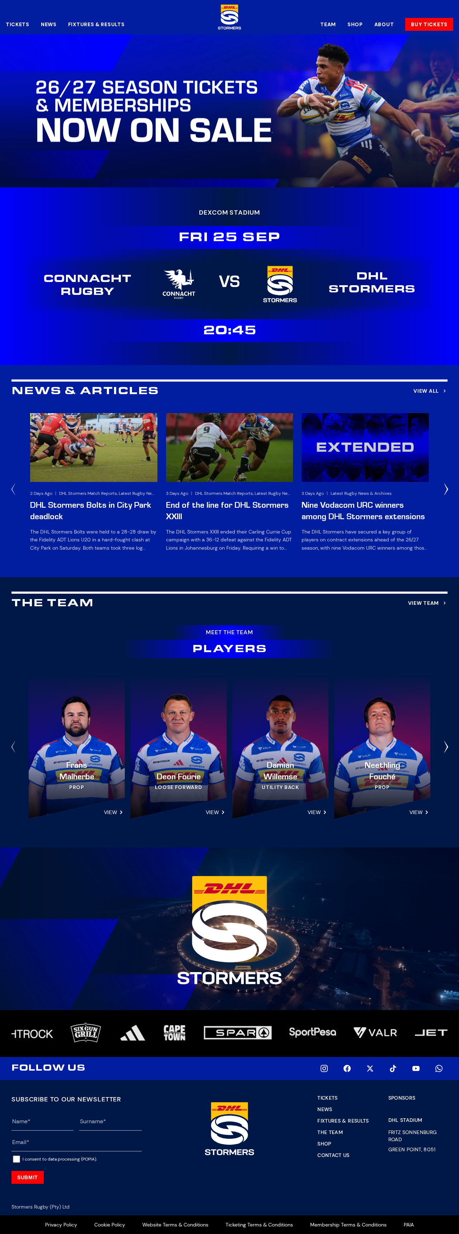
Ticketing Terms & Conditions (259, 1224)
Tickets (17, 24)
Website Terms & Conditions (175, 1224)
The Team (330, 1132)
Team (328, 24)
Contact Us (333, 1155)
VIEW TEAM (423, 603)
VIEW (110, 812)
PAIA (409, 1224)
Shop (355, 24)
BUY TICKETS (429, 24)
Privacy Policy (61, 1224)
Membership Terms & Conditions (348, 1224)
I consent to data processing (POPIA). (60, 1159)
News (49, 24)
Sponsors (402, 1098)
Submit (27, 1177)
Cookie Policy (109, 1224)
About (384, 24)
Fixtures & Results (96, 24)
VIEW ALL (426, 391)
